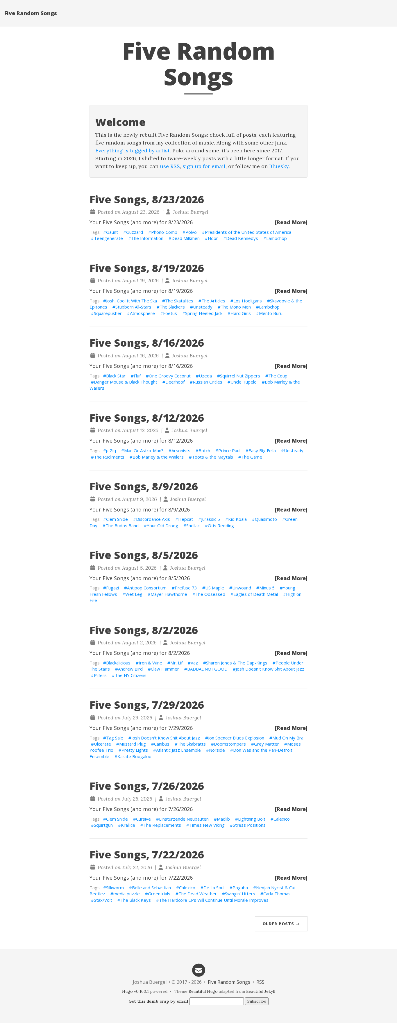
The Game (251, 457)
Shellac (193, 525)
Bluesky (279, 166)
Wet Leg (133, 594)
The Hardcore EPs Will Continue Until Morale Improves (214, 900)
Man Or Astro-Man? (143, 450)
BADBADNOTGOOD (207, 669)
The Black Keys (135, 900)
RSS (260, 982)
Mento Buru (270, 313)
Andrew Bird (130, 669)
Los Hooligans (247, 301)
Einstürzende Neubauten (184, 819)
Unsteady (202, 307)
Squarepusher (108, 313)
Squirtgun (103, 825)
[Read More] (291, 222)
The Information (147, 238)
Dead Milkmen (185, 238)
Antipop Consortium (147, 588)
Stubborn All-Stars (133, 307)
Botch (204, 450)
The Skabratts (192, 744)
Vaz (194, 663)
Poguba (240, 887)
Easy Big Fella (262, 450)
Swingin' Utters (240, 894)
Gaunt (112, 232)
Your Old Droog (162, 525)
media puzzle (126, 894)
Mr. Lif (176, 663)
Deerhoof (175, 382)
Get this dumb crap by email (158, 1001)
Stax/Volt (103, 900)
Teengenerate (108, 238)
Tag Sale (114, 738)
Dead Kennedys (242, 238)
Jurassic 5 (210, 519)
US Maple (214, 588)
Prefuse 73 (186, 588)
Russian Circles (207, 382)
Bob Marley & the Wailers (158, 457)
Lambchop (276, 238)
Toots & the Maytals (212, 457)
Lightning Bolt (251, 819)
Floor (213, 238)
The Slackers (172, 307)
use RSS (170, 166)
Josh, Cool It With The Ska (131, 301)
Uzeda (205, 376)
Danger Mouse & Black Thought (125, 382)
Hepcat (185, 519)
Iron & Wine (150, 663)
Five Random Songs (30, 13)
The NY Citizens (130, 675)
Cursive (143, 819)
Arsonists (180, 450)
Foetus (170, 313)
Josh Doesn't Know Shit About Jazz (270, 669)
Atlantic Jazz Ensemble (178, 750)
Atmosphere (142, 313)
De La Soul (213, 887)
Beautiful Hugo (203, 991)
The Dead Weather (197, 894)
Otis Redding (221, 525)
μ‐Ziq (111, 450)
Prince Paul (229, 450)
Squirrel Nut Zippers (240, 376)
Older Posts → (281, 923)
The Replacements (162, 825)
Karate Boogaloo (134, 756)
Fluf (137, 376)
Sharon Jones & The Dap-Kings (236, 663)
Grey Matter (266, 744)
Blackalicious (118, 663)
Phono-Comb (164, 232)
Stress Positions (249, 825)
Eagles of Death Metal (255, 594)
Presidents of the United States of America (248, 232)
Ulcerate (102, 744)
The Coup (277, 376)
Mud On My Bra (287, 738)
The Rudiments (109, 457)
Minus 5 (267, 588)
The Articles (213, 301)
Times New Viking (207, 825)
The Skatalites (179, 301)
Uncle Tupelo (243, 382)
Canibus (161, 744)
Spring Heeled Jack (203, 313)
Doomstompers (230, 744)
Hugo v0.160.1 (135, 991)
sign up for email (204, 166)
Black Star (116, 376)
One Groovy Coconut (170, 376)
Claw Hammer (165, 669)
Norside (217, 750)
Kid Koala (237, 519)
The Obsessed (210, 594)
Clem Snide (117, 519)
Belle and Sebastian (151, 887)
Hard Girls (240, 313)
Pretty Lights (134, 750)
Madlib (223, 819)
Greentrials (159, 894)
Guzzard (134, 232)
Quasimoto (266, 519)
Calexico (281, 819)
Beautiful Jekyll (260, 991)
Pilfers (100, 675)
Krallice (128, 825)
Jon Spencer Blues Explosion (236, 738)
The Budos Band (122, 525)
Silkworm (115, 887)
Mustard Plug (132, 744)
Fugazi (112, 588)
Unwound (241, 588)
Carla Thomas (277, 894)
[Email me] (198, 969)
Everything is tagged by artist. (133, 150)
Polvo (191, 232)
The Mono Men (236, 307)
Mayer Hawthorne (169, 594)
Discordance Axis (153, 519)
